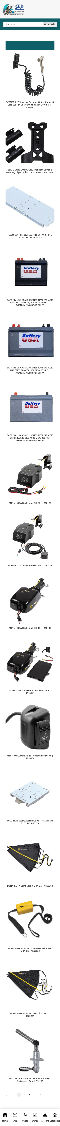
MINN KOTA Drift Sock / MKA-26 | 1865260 (30, 886)
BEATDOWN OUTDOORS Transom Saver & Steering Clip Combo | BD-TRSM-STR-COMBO (30, 171)
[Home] (5, 1117)
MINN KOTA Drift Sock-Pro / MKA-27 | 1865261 (30, 1015)
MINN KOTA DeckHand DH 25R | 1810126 (30, 565)
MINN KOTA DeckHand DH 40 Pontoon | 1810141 (30, 692)
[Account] (45, 1117)
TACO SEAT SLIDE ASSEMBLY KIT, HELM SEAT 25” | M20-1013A (30, 822)
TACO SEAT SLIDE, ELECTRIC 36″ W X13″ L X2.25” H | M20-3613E (30, 236)
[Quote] (25, 1117)
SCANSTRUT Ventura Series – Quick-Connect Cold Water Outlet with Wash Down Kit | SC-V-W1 (30, 105)
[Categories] (55, 1117)
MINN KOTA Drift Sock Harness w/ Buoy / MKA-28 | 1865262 (30, 950)
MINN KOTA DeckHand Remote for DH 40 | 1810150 (30, 757)
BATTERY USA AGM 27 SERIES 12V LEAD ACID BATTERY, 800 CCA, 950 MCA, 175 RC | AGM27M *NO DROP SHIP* (30, 370)
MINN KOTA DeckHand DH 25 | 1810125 (30, 503)
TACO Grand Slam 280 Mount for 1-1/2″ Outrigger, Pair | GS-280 (30, 1080)
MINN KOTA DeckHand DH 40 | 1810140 (30, 628)
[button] (30, 73)
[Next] (52, 1095)
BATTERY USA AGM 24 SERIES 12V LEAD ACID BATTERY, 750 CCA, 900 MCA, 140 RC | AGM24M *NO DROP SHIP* (30, 303)
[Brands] (35, 1117)
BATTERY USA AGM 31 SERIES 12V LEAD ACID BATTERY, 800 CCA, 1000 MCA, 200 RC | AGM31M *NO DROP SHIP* (30, 438)
